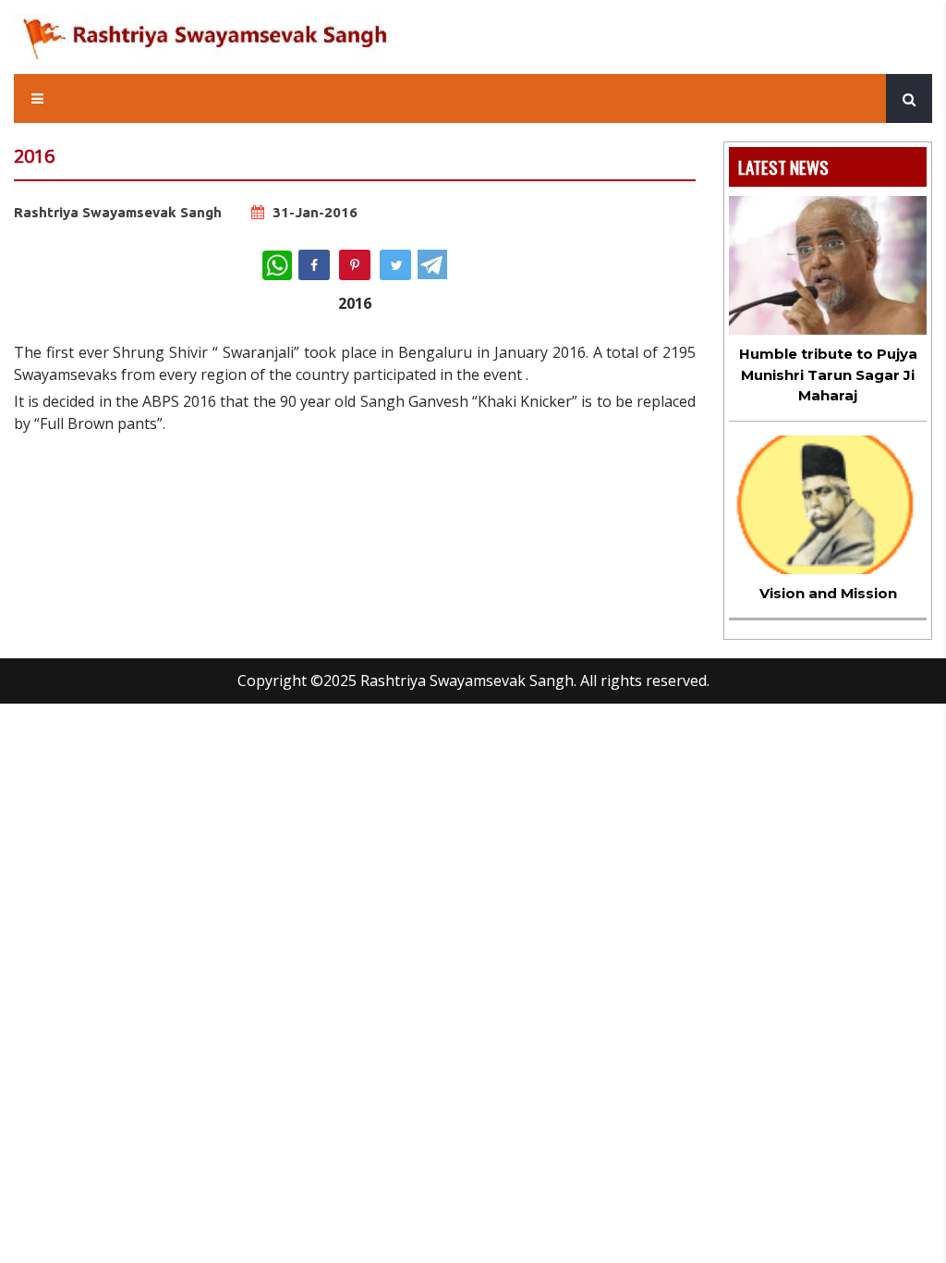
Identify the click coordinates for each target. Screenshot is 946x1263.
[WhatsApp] (277, 265)
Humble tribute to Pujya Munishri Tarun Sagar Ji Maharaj (828, 374)
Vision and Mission (828, 593)
